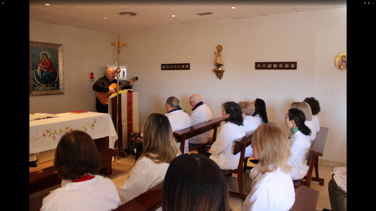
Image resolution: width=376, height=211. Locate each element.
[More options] (373, 3)
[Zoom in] (365, 3)
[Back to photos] (3, 3)
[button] (5, 105)
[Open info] (369, 3)
